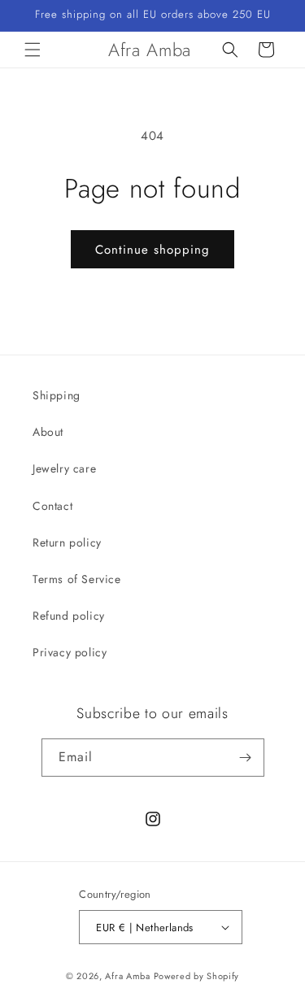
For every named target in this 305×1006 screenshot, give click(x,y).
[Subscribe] (246, 757)
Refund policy (69, 616)
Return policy (67, 542)
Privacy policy (70, 652)
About (48, 432)
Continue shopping (152, 250)
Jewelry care (64, 468)
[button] (32, 50)
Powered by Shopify (197, 975)
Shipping (57, 395)
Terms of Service (77, 579)
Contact (52, 506)
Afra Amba (127, 975)
